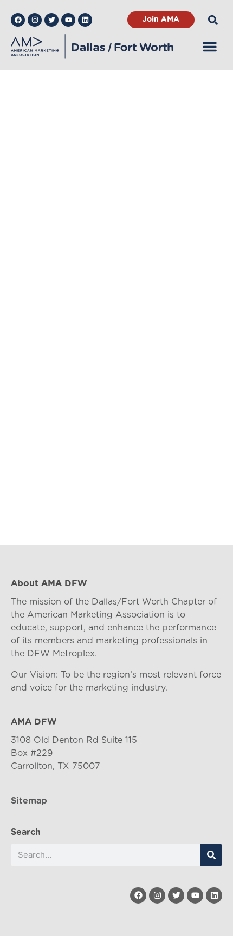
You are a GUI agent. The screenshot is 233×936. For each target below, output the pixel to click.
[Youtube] (68, 20)
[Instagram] (35, 20)
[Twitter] (51, 20)
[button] (213, 20)
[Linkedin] (85, 20)
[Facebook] (18, 20)
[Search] (211, 855)
